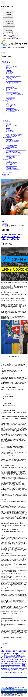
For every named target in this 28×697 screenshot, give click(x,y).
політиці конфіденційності (10, 695)
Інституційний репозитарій (12, 110)
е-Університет (9, 101)
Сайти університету (10, 111)
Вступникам (9, 63)
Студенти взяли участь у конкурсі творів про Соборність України (13, 236)
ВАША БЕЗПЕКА (10, 72)
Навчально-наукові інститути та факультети (16, 90)
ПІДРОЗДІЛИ (6, 89)
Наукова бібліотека (10, 98)
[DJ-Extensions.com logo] (14, 46)
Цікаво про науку (10, 71)
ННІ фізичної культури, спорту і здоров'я (13, 658)
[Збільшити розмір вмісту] (17, 34)
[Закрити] (4, 9)
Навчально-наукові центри (12, 92)
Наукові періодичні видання (12, 82)
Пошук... (3, 178)
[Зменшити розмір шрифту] (15, 35)
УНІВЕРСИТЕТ (7, 78)
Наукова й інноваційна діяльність (13, 81)
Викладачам (9, 67)
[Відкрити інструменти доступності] (3, 2)
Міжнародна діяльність (11, 86)
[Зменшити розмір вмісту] (15, 34)
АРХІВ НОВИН (14, 677)
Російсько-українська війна (19, 666)
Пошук (19, 178)
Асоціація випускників (11, 88)
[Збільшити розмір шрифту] (17, 35)
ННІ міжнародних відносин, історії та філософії (14, 652)
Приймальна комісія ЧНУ (17, 672)
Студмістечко (9, 99)
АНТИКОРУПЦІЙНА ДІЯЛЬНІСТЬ (14, 74)
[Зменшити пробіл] (19, 38)
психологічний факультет (7, 669)
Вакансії (8, 68)
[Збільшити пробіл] (21, 38)
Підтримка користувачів (11, 103)
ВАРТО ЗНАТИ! (10, 73)
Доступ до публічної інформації (13, 76)
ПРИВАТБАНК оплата (11, 106)
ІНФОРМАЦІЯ (6, 62)
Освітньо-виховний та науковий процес (15, 94)
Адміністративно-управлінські (13, 93)
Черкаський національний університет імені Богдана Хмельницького (13, 688)
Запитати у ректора (7, 112)
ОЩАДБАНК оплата (11, 105)
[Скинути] (2, 9)
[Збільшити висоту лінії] (15, 37)
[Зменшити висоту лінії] (13, 37)
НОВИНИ (5, 61)
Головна (5, 223)
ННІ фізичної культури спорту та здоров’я (13, 668)
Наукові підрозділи (10, 97)
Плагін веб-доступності (6, 47)
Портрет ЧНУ (9, 79)
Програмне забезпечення (12, 109)
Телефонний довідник (11, 77)
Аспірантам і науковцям (11, 66)
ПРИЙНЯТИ (19, 695)
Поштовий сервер (10, 108)
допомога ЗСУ (16, 671)
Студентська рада (10, 87)
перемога (7, 672)
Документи (8, 70)
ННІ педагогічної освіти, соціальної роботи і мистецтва (13, 664)
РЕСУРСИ (5, 100)
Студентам (8, 65)
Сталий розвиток (10, 84)
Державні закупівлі (10, 104)
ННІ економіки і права (9, 658)
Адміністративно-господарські (13, 95)
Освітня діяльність (10, 83)
